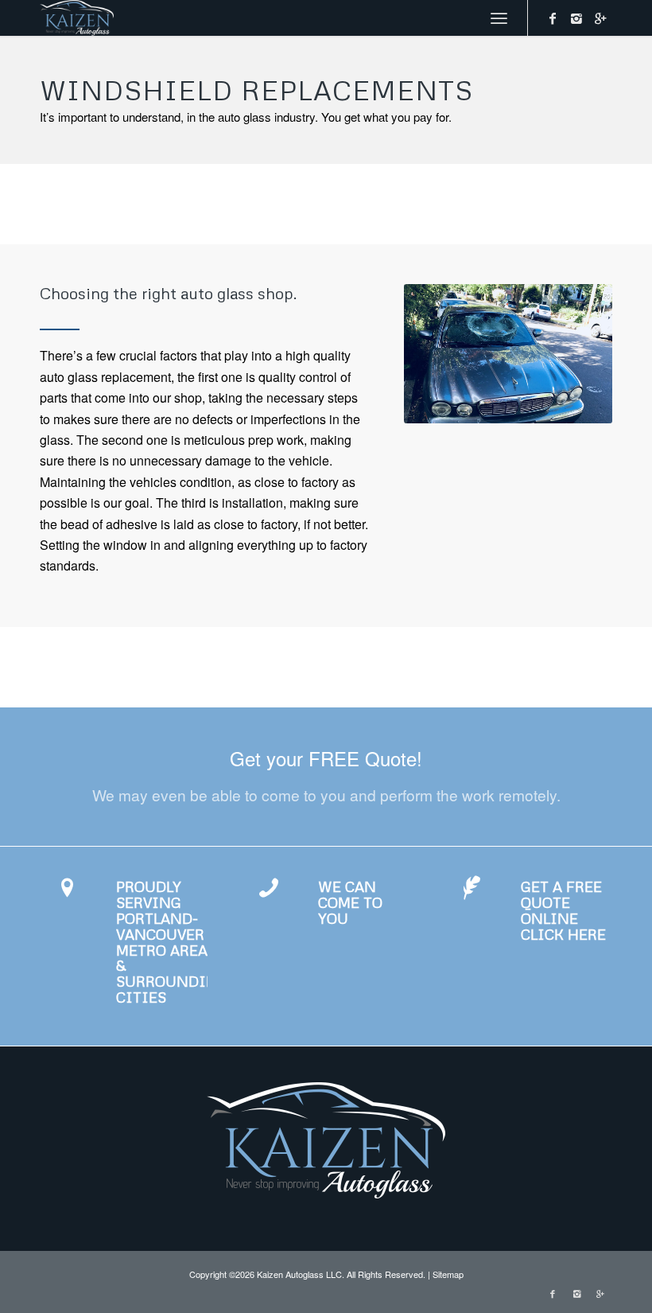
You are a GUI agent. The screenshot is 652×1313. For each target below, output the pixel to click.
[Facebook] (553, 18)
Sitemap (448, 1274)
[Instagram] (576, 18)
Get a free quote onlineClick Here (563, 910)
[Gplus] (600, 18)
